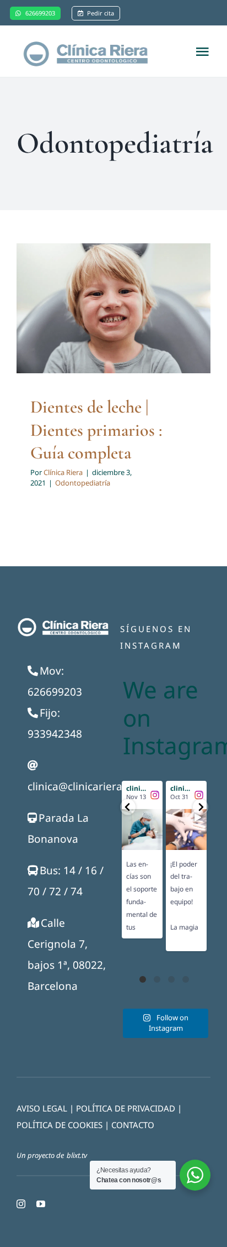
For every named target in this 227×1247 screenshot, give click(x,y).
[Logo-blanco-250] (63, 621)
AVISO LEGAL (42, 1108)
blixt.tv (77, 1155)
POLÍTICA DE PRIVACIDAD (125, 1108)
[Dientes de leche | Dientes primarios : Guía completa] (113, 308)
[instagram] (21, 1203)
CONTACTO (132, 1124)
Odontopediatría (82, 483)
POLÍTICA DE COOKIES (59, 1124)
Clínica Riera (63, 472)
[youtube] (40, 1203)
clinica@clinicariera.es (82, 786)
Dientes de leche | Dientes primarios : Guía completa (96, 429)
